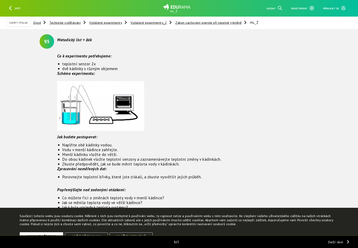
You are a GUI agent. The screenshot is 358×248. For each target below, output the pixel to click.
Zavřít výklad (18, 22)
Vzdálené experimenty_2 (149, 23)
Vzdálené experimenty (105, 23)
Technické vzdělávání (65, 23)
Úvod (37, 23)
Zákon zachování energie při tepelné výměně (208, 23)
